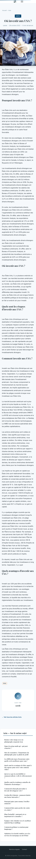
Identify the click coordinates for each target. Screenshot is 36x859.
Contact (24, 849)
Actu (9, 10)
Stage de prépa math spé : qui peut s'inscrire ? (16, 747)
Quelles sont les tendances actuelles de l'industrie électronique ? (17, 783)
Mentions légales (14, 849)
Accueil (4, 10)
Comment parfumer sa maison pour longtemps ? (16, 828)
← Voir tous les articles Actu (12, 717)
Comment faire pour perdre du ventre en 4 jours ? (17, 809)
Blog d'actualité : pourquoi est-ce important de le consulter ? (15, 815)
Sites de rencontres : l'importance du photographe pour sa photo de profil (16, 754)
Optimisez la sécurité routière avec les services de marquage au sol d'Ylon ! (17, 834)
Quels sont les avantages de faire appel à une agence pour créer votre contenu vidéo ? (18, 767)
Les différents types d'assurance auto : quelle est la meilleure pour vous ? (17, 760)
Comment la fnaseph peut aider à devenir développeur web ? (15, 790)
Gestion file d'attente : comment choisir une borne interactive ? (17, 796)
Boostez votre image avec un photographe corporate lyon (13, 741)
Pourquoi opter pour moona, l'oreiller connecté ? (16, 802)
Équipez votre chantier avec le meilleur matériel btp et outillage (17, 822)
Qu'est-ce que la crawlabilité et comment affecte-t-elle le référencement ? (18, 776)
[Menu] (22, 1)
